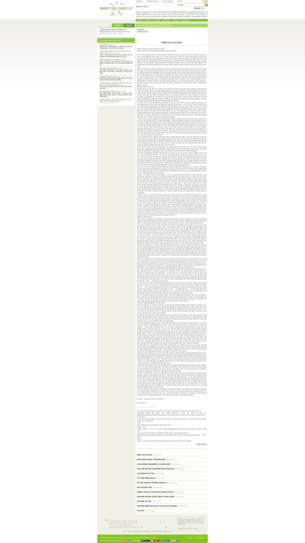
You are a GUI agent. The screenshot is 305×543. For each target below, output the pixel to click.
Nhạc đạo (185, 20)
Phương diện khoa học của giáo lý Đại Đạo (157, 506)
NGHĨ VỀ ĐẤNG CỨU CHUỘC (109, 60)
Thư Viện (157, 20)
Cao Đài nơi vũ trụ (145, 473)
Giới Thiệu (166, 20)
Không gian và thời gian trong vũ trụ (155, 492)
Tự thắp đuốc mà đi (146, 478)
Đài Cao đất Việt (144, 487)
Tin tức (139, 20)
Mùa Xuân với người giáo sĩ (109, 68)
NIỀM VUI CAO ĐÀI (144, 455)
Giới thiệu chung (152, 1)
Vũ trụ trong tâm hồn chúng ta (152, 483)
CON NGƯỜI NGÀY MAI (108, 76)
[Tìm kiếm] (206, 5)
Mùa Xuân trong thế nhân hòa (151, 459)
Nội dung (141, 25)
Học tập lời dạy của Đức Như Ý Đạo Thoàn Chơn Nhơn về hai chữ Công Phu (116, 84)
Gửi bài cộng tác (167, 1)
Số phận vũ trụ (144, 501)
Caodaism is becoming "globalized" (154, 464)
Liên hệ (180, 1)
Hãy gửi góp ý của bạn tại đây (187, 528)
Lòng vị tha (103, 45)
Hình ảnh (176, 20)
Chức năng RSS (118, 34)
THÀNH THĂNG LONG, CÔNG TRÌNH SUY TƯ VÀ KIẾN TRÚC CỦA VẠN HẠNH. (116, 100)
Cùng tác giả (153, 25)
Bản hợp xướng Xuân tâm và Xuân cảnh (155, 497)
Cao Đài (140, 511)
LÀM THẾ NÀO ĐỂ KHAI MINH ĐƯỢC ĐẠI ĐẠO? (156, 469)
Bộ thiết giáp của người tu (108, 91)
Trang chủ (139, 1)
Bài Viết (148, 20)
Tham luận (166, 25)
